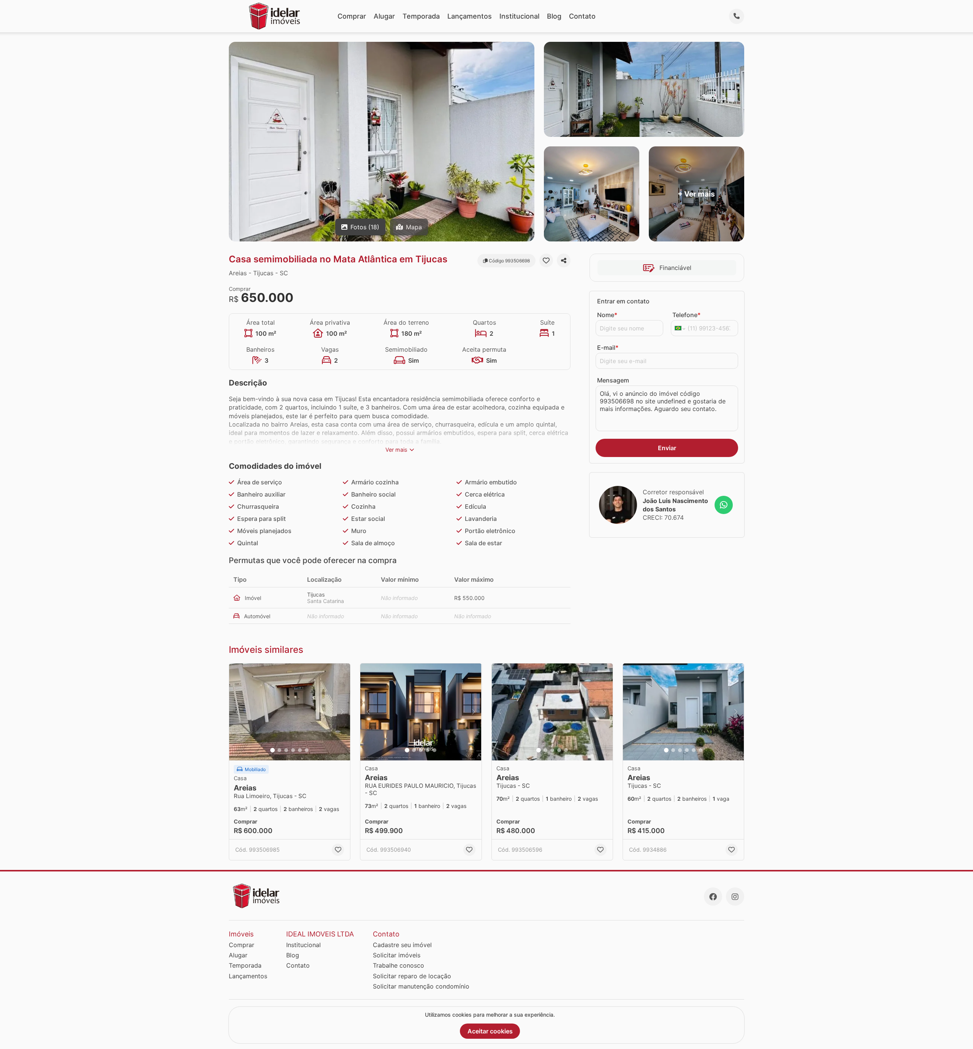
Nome (607, 315)
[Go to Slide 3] (286, 750)
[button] (289, 711)
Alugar (384, 16)
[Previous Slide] (237, 711)
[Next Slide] (342, 711)
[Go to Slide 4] (293, 750)
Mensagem (613, 380)
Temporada (421, 16)
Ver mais (396, 449)
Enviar (667, 448)
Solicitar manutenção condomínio (421, 986)
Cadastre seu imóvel (402, 945)
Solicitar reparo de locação (412, 976)
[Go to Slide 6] (307, 750)
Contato (582, 16)
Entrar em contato (623, 301)
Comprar (352, 16)
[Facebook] (713, 896)
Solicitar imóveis (396, 955)
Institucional (519, 16)
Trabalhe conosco (398, 965)
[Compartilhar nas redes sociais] (563, 260)
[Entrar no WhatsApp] (724, 505)
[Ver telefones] (736, 16)
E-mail (607, 347)
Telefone (686, 315)
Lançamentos (469, 16)
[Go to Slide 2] (279, 750)
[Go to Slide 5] (300, 750)
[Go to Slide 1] (272, 750)
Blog (554, 16)
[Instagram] (735, 896)
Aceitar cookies (490, 1031)
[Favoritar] (546, 260)
